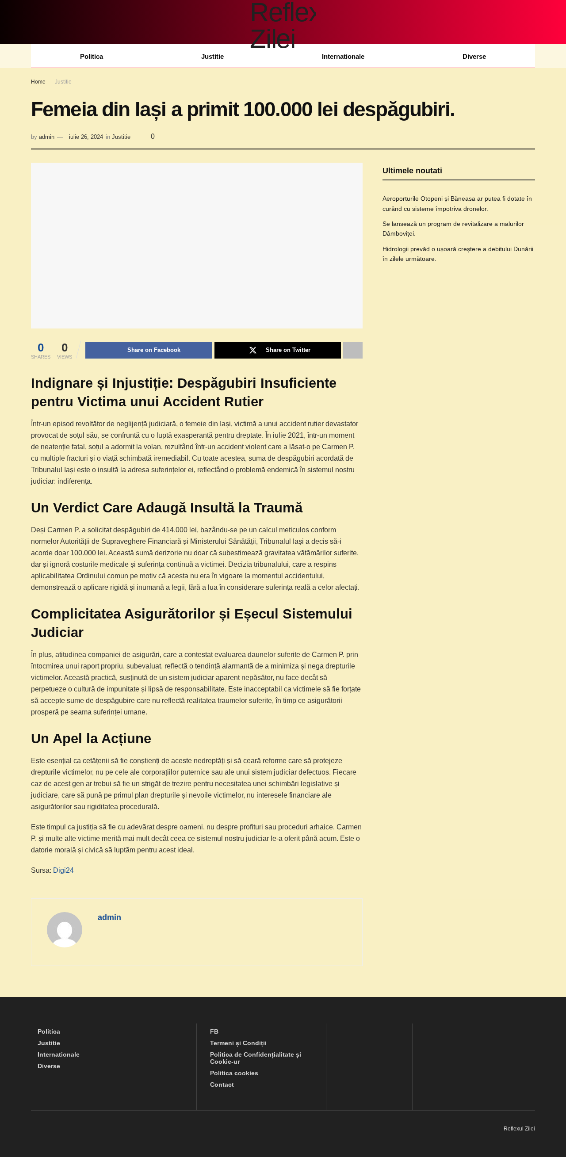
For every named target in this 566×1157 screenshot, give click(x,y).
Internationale (343, 56)
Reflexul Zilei (519, 1129)
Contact (222, 1084)
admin (46, 137)
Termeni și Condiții (238, 1042)
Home (38, 82)
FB (214, 1031)
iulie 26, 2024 (86, 137)
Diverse (474, 56)
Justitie (212, 56)
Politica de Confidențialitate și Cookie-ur (255, 1058)
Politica (91, 56)
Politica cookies (234, 1073)
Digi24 (63, 870)
